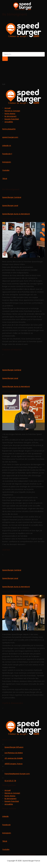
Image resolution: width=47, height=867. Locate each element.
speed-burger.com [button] (10, 137)
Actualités (9, 122)
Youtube (5, 170)
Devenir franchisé (12, 119)
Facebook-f (7, 154)
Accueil (7, 108)
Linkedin (5, 816)
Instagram (6, 162)
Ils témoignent (10, 116)
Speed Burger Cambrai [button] (11, 197)
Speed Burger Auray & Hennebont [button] (16, 214)
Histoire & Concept (12, 111)
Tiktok (4, 178)
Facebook (6, 825)
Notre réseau (10, 113)
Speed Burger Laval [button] (10, 205)
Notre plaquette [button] (9, 129)
